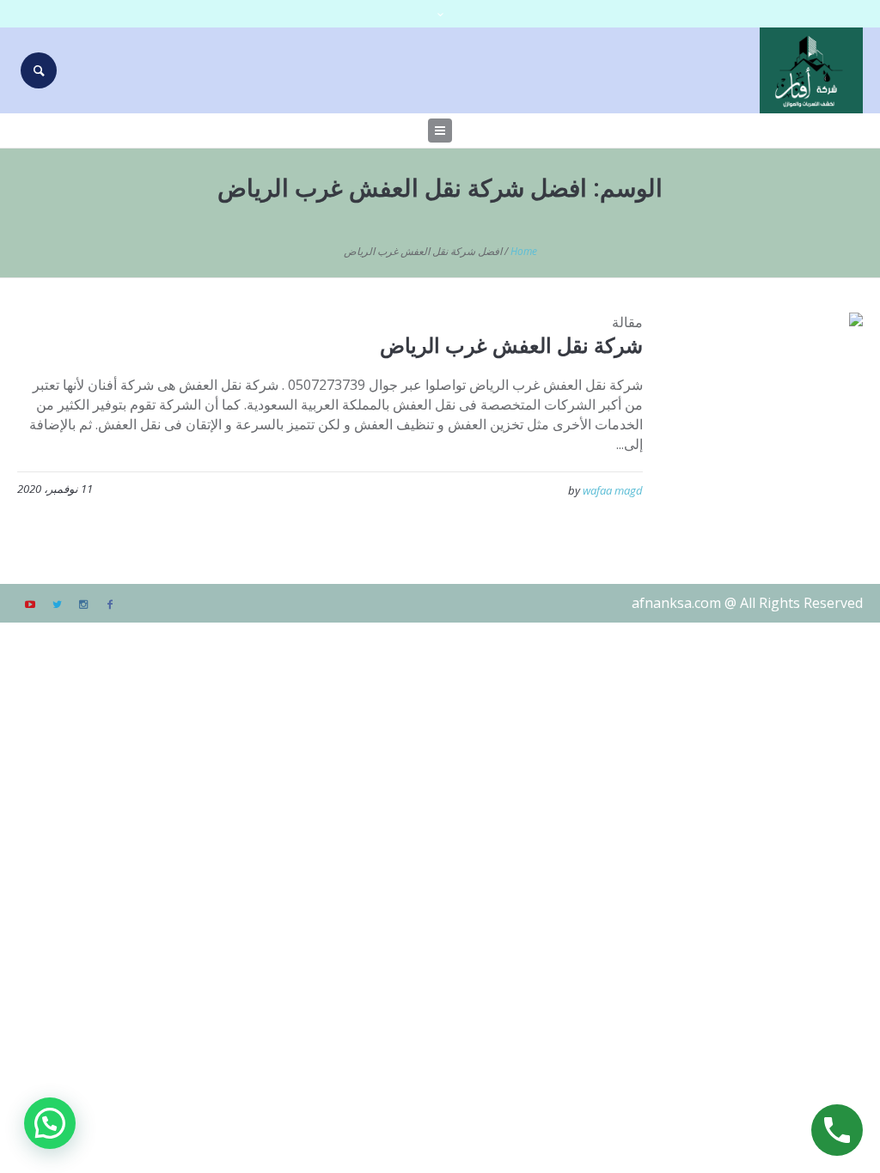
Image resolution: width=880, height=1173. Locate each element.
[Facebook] (110, 604)
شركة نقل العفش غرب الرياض (511, 345)
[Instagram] (83, 604)
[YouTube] (30, 604)
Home (523, 251)
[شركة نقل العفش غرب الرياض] (766, 410)
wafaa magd (613, 490)
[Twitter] (56, 604)
